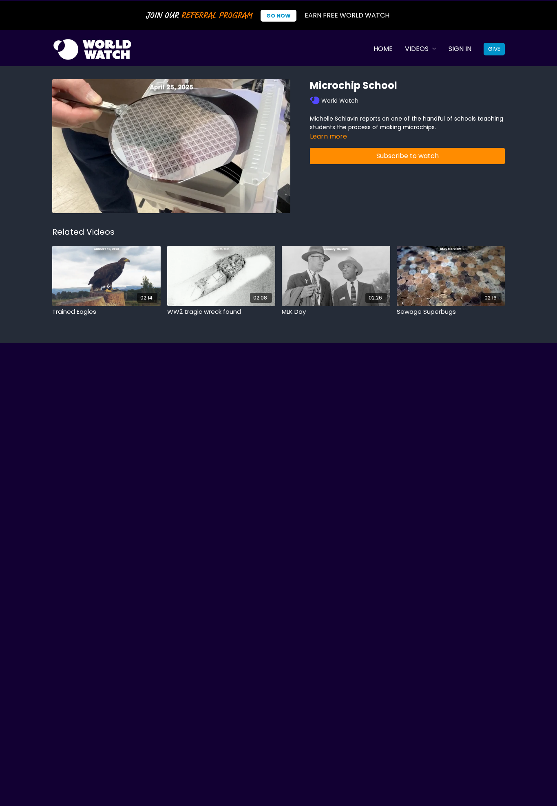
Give (494, 49)
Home (383, 48)
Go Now (278, 16)
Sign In (460, 48)
